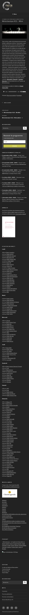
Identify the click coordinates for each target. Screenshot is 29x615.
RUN (7, 390)
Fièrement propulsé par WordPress (10, 611)
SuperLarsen (10, 373)
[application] (14, 91)
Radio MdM (11, 261)
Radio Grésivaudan (12, 305)
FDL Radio (9, 351)
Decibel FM (9, 309)
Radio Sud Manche (11, 334)
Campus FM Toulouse (12, 288)
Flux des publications (7, 594)
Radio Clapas (10, 349)
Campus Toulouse (11, 414)
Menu (15, 14)
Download (19, 95)
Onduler (4, 510)
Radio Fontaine (11, 268)
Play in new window (11, 95)
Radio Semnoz (10, 271)
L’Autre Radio (10, 445)
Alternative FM (10, 257)
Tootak (8, 545)
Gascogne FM (10, 471)
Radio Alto (9, 324)
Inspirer (4, 509)
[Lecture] (4, 91)
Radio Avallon (10, 426)
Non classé (7, 102)
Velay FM (9, 375)
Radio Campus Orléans (12, 438)
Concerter (4, 504)
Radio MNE (9, 348)
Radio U (8, 415)
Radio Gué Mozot (11, 393)
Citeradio (9, 382)
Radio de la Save (10, 467)
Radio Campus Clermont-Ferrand (14, 366)
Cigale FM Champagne (12, 276)
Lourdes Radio (10, 453)
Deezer (11, 543)
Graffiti (7, 407)
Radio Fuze (9, 338)
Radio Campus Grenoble (12, 405)
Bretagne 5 (9, 450)
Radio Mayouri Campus (12, 269)
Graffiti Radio (9, 410)
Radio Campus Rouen (12, 274)
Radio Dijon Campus (11, 434)
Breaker (4, 548)
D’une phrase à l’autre (7, 517)
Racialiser (4, 512)
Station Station (10, 378)
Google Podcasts (17, 543)
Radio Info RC (10, 278)
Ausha (3, 543)
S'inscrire (14, 146)
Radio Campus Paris (11, 395)
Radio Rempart (10, 300)
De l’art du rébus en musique (9, 528)
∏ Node (8, 320)
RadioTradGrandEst (11, 472)
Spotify (7, 543)
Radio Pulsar (9, 403)
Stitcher (16, 545)
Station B (9, 412)
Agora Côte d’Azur (11, 290)
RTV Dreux (9, 421)
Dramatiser (5, 505)
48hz (8, 332)
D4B (8, 356)
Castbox (9, 547)
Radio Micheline (10, 280)
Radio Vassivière (11, 283)
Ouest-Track (9, 446)
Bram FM (9, 262)
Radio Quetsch (10, 264)
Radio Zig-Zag (10, 336)
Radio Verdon (10, 392)
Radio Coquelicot (10, 252)
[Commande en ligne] (21, 214)
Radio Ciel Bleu (10, 462)
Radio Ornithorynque (11, 310)
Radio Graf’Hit (10, 254)
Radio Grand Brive (10, 409)
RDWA (8, 417)
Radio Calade (10, 307)
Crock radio (9, 422)
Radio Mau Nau (10, 474)
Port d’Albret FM (10, 329)
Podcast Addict (22, 545)
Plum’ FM (9, 443)
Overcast (4, 547)
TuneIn (12, 545)
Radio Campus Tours (11, 322)
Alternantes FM (11, 358)
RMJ (8, 292)
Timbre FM (9, 266)
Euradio (8, 448)
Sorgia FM (9, 273)
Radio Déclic (10, 455)
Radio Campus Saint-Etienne (13, 452)
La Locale (9, 360)
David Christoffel (18, 19)
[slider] (24, 91)
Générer (4, 507)
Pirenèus (9, 380)
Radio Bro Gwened (11, 256)
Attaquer (4, 500)
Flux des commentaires (7, 596)
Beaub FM (9, 339)
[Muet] (21, 91)
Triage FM (9, 476)
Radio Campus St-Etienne (13, 302)
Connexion (4, 591)
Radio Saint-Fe (10, 325)
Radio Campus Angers (12, 460)
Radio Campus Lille (11, 259)
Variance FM (10, 465)
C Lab (7, 368)
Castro (20, 547)
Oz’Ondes (9, 464)
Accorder (4, 502)
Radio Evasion (10, 298)
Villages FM (9, 402)
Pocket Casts (14, 547)
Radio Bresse (10, 341)
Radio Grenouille (10, 281)
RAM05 (8, 287)
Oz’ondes (9, 433)
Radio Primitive (10, 424)
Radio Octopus (10, 327)
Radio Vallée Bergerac (12, 427)
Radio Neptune (10, 303)
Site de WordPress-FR (7, 599)
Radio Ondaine (10, 441)
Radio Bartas (10, 285)
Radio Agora (10, 429)
